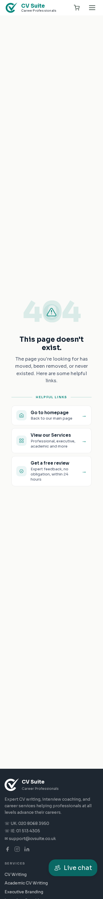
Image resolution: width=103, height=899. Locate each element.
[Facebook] (7, 849)
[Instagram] (17, 849)
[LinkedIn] (27, 849)
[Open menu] (92, 7)
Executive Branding (24, 891)
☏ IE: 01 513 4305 (22, 830)
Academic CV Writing (26, 883)
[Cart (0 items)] (76, 7)
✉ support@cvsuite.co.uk (30, 838)
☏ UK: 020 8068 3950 (27, 823)
